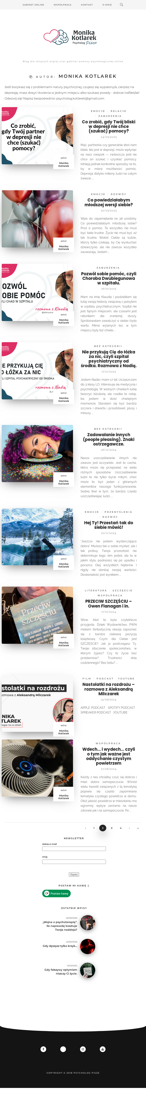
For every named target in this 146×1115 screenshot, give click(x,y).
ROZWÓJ (118, 194)
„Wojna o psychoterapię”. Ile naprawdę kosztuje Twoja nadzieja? (60, 925)
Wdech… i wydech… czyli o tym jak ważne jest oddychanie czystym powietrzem (108, 756)
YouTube (126, 678)
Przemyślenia (119, 512)
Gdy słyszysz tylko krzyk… (60, 946)
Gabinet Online (33, 4)
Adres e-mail (49, 844)
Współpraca (62, 4)
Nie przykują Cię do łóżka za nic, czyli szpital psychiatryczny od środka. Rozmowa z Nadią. (109, 359)
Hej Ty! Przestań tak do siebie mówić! (108, 525)
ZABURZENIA (110, 116)
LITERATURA (96, 590)
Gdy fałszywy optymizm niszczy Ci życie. (60, 971)
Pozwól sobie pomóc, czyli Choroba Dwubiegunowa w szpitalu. (108, 278)
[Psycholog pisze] (73, 37)
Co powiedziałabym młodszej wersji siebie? (109, 202)
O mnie (107, 4)
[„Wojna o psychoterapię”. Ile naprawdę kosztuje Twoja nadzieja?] (87, 922)
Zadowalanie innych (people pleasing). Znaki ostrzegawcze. (108, 439)
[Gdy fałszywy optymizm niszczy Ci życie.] (87, 970)
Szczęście (123, 590)
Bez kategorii (108, 346)
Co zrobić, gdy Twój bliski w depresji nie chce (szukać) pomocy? (108, 126)
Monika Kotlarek (63, 164)
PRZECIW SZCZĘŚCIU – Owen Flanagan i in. (108, 603)
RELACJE (119, 111)
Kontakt (87, 4)
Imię (44, 856)
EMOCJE (98, 111)
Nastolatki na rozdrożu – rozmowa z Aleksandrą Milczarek (109, 689)
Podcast (105, 678)
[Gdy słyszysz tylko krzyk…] (87, 946)
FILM (87, 678)
